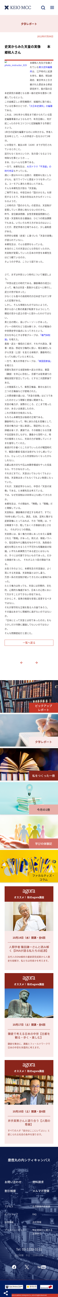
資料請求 (38, 1182)
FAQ (34, 1214)
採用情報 (9, 1222)
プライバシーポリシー (16, 1229)
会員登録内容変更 (41, 1206)
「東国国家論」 (45, 360)
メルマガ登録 (40, 1191)
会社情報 (36, 1222)
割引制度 (10, 1191)
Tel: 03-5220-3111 (29, 1249)
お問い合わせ (13, 1182)
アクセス (9, 1206)
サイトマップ (11, 1214)
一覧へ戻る (29, 642)
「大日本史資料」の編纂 (40, 105)
